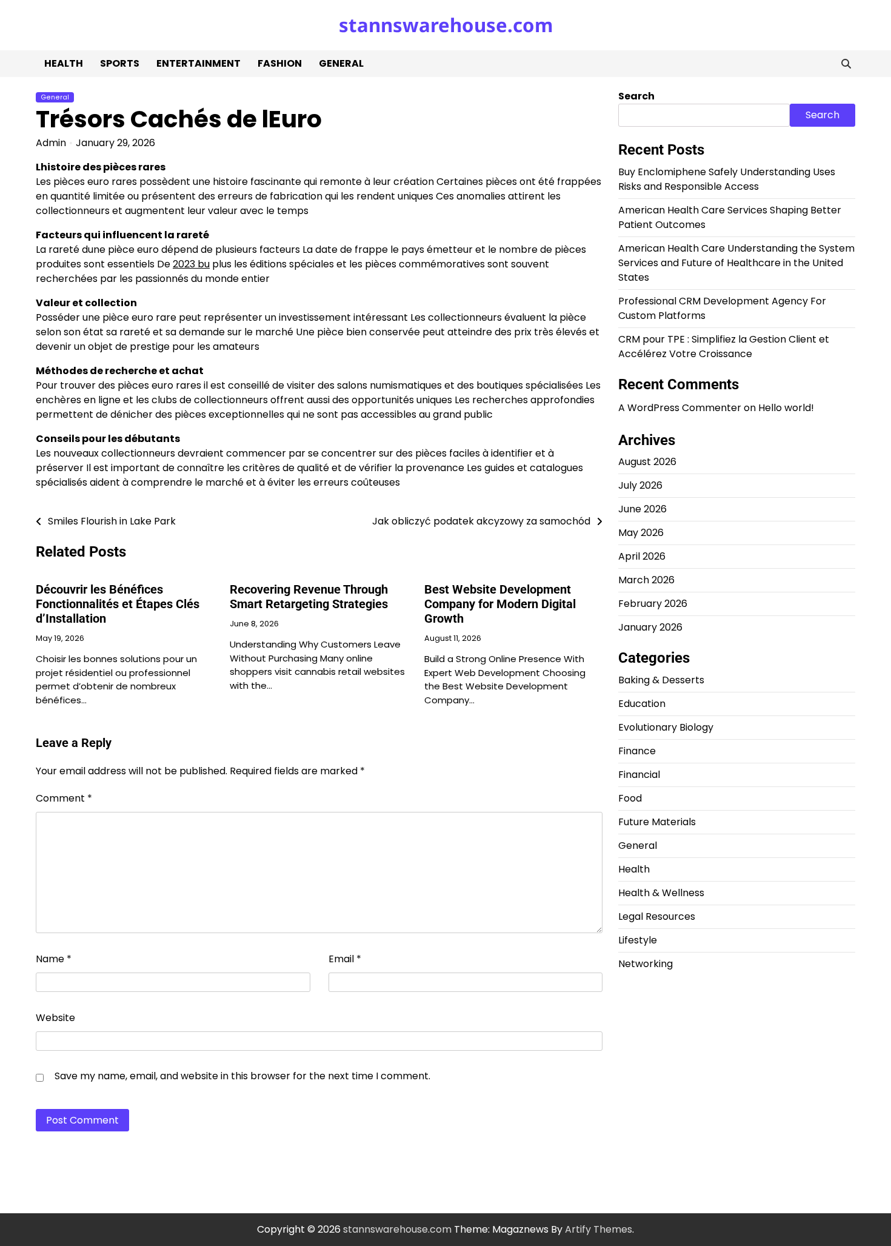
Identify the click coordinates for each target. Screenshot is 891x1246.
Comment (64, 798)
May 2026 (641, 533)
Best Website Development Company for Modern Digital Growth (500, 604)
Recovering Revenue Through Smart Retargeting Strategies (309, 596)
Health (63, 63)
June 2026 (642, 510)
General (341, 63)
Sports (119, 63)
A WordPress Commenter (679, 408)
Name (54, 959)
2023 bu (191, 264)
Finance (637, 751)
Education (642, 704)
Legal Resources (656, 916)
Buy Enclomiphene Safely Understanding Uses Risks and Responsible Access (726, 179)
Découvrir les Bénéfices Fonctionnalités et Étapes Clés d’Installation (117, 604)
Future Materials (657, 822)
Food (630, 798)
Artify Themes (598, 1229)
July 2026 (640, 486)
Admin (51, 143)
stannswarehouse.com (446, 25)
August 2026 (647, 462)
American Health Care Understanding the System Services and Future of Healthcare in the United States (736, 262)
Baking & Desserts (661, 680)
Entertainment (198, 63)
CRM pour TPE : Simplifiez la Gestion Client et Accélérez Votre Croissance (723, 346)
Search (636, 96)
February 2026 (652, 604)
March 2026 (646, 581)
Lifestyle (637, 940)
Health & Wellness (661, 893)
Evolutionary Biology (665, 727)
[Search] (846, 64)
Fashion (280, 63)
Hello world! (786, 408)
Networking (645, 964)
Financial (639, 775)
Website (55, 1018)
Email (345, 959)
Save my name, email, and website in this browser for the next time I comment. (242, 1076)
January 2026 (650, 628)
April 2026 (642, 557)
